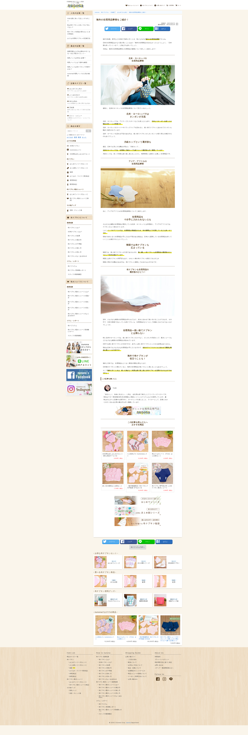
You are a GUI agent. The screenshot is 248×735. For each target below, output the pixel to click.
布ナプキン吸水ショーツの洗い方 (78, 309)
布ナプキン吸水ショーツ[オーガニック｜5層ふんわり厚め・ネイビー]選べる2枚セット (170, 638)
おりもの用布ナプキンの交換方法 (78, 38)
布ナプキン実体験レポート (77, 270)
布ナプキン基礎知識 (102, 656)
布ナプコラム (72, 266)
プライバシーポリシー (162, 659)
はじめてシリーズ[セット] (79, 164)
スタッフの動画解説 (75, 274)
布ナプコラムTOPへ (138, 547)
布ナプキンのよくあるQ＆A (77, 256)
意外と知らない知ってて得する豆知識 (78, 109)
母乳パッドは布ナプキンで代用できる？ (78, 68)
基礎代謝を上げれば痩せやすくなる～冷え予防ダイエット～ (78, 52)
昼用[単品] (73, 180)
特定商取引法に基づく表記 (163, 662)
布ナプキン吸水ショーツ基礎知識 (107, 682)
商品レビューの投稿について (137, 673)
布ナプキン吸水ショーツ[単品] (79, 199)
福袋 (71, 172)
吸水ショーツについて (132, 4)
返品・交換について (134, 668)
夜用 (79, 137)
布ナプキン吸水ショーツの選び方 (78, 297)
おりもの (70, 137)
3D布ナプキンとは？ (75, 232)
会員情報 (170, 4)
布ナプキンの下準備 (75, 244)
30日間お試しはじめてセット (80, 154)
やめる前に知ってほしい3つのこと (78, 19)
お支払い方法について (135, 665)
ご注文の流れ (132, 659)
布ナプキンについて (146, 4)
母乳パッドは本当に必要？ (76, 58)
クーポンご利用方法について (137, 676)
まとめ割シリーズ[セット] (79, 168)
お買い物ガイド (159, 4)
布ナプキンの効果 (74, 236)
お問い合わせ (159, 665)
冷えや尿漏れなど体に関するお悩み (78, 102)
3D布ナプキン (75, 146)
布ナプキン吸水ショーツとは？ (78, 292)
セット (84, 137)
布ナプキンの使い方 (75, 248)
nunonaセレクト (75, 150)
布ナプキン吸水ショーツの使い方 (78, 303)
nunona (128, 722)
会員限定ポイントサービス (136, 670)
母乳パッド (73, 690)
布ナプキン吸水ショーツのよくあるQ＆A (78, 315)
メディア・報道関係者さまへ (164, 668)
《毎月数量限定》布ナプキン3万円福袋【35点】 (148, 638)
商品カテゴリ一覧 (72, 656)
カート (178, 4)
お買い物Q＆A (132, 679)
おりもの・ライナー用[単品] (79, 176)
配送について (132, 662)
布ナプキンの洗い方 (75, 252)
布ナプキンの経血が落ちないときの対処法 (78, 33)
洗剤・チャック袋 (76, 210)
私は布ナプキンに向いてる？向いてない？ (78, 26)
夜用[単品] (73, 184)
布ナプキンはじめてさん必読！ (77, 90)
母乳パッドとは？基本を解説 (77, 62)
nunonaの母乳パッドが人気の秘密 (78, 75)
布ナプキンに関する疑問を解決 (77, 96)
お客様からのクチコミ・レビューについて (78, 118)
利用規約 (158, 656)
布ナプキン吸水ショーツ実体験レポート (78, 330)
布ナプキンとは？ (74, 227)
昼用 (75, 137)
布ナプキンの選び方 (75, 240)
